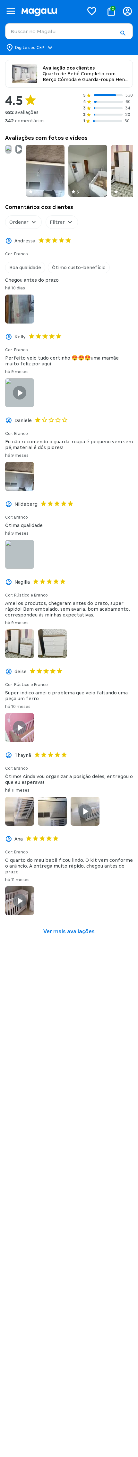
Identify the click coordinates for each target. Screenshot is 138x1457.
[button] (122, 33)
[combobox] (69, 31)
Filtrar (57, 222)
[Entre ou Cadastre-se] (127, 11)
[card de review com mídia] (8, 149)
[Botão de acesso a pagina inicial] (50, 11)
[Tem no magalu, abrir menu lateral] (10, 11)
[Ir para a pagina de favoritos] (91, 11)
